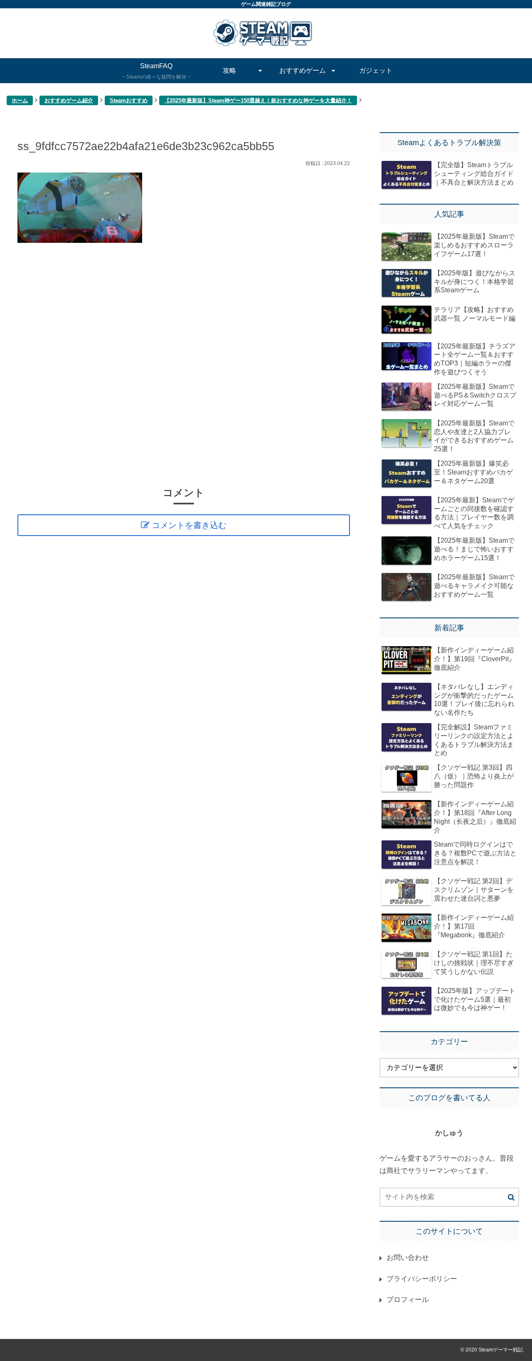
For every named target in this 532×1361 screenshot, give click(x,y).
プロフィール (408, 1300)
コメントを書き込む (189, 525)
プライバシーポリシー (422, 1279)
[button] (511, 1197)
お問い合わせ (408, 1258)
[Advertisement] (183, 364)
